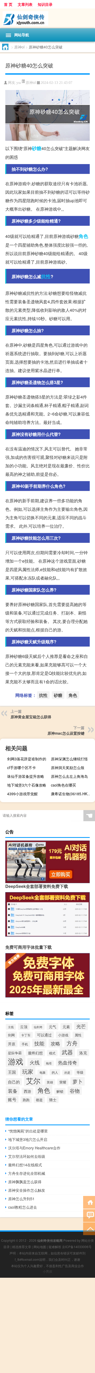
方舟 (72, 1043)
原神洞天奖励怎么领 (67, 767)
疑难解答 (55, 1246)
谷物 (75, 1090)
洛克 (83, 1052)
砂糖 (36, 148)
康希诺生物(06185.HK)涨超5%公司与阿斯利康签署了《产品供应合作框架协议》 (72, 793)
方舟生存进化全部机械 (26, 1173)
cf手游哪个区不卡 (21, 767)
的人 (55, 1072)
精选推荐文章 (21, 1246)
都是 (39, 1099)
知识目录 (45, 4)
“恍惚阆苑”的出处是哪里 (28, 1130)
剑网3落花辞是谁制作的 (26, 758)
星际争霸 (15, 1052)
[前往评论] (89, 1215)
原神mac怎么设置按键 (66, 733)
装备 (12, 1090)
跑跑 (26, 1099)
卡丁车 (26, 1035)
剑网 (11, 1034)
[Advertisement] (47, 1325)
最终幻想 (35, 1052)
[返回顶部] (89, 1228)
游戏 (15, 1061)
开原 (11, 1043)
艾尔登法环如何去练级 (26, 1156)
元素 (66, 1026)
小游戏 (63, 1034)
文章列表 (25, 4)
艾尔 (33, 1080)
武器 (67, 1052)
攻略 (55, 1043)
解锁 (59, 1091)
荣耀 (62, 1082)
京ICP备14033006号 (77, 1246)
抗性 (46, 276)
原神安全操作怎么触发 (26, 1190)
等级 (80, 1072)
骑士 (52, 1099)
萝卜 (78, 1081)
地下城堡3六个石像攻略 (26, 785)
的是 (67, 1072)
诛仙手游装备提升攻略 (25, 776)
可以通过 (44, 1034)
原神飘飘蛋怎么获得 (24, 1181)
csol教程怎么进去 (22, 1207)
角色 (83, 236)
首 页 (8, 4)
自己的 (14, 1082)
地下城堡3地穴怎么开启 (27, 1139)
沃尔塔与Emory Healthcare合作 (34, 1147)
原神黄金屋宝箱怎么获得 (31, 716)
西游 (27, 1091)
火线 (35, 1062)
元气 (52, 1026)
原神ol (19, 46)
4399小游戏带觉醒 (22, 793)
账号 (12, 1099)
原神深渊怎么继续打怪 (69, 758)
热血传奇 (67, 1062)
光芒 (81, 1026)
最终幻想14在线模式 (25, 1164)
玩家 (27, 1071)
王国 (12, 1072)
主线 (11, 1027)
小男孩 (47, 1271)
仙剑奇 (38, 1027)
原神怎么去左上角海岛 (69, 776)
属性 (78, 1034)
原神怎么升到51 (21, 1198)
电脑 (42, 1072)
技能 (39, 1043)
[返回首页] (89, 1202)
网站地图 (40, 1246)
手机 (25, 1044)
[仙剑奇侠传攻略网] (47, 18)
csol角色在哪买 (63, 785)
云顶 (23, 1026)
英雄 (50, 1082)
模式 (52, 1053)
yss (18, 83)
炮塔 (49, 1063)
